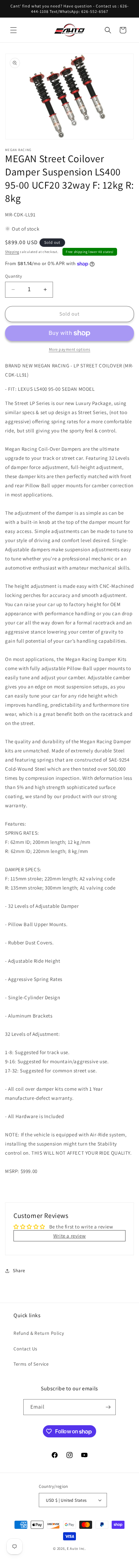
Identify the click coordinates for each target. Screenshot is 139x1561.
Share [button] (19, 1270)
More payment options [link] (69, 349)
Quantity (13, 276)
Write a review (69, 1236)
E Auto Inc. (76, 1548)
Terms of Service (31, 1364)
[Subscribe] (108, 1407)
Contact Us (25, 1349)
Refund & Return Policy (38, 1333)
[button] (13, 30)
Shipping (12, 252)
